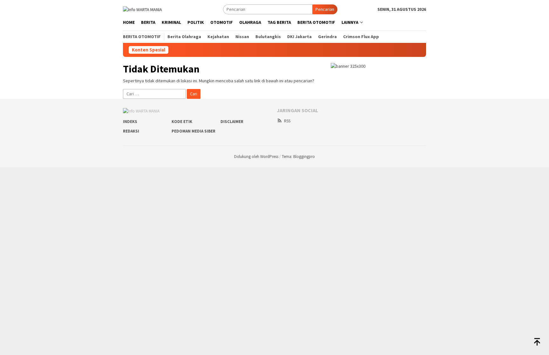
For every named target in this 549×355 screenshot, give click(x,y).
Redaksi (131, 131)
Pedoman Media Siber (193, 131)
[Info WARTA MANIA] (142, 9)
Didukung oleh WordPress (256, 156)
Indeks (130, 121)
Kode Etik (182, 121)
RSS (287, 121)
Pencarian (324, 9)
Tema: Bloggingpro (298, 156)
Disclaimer (231, 121)
